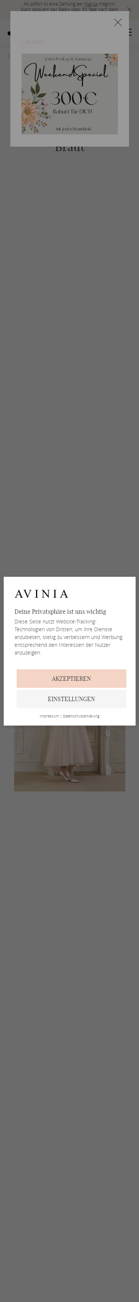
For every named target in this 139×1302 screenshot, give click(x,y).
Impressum (49, 716)
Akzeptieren (71, 678)
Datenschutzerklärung (81, 716)
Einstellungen (71, 699)
